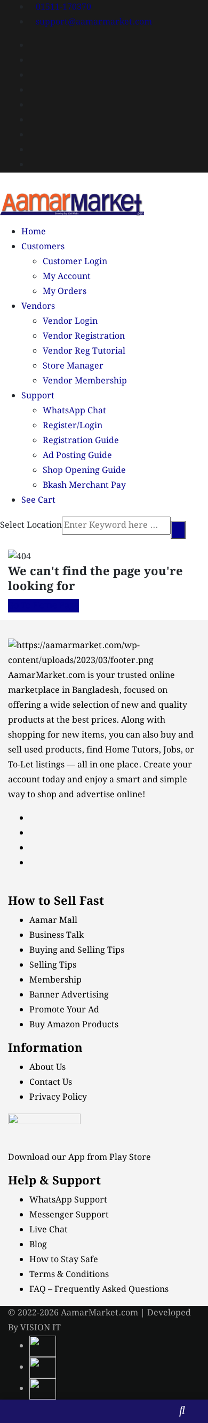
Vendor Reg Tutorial (84, 351)
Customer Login (75, 261)
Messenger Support (69, 1215)
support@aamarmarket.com (94, 22)
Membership (55, 980)
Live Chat (48, 1230)
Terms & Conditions (69, 1274)
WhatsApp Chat (74, 411)
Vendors (38, 306)
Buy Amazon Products (73, 1025)
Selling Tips (52, 965)
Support (37, 396)
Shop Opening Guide (84, 470)
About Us (47, 1067)
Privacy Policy (58, 1097)
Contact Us (50, 1082)
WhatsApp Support (68, 1200)
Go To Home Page (43, 605)
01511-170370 (63, 7)
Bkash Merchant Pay (84, 485)
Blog (38, 1245)
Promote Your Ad (64, 1010)
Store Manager (73, 366)
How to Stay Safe (63, 1259)
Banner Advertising (69, 995)
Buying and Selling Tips (76, 950)
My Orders (64, 291)
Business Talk (56, 935)
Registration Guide (81, 440)
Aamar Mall (53, 920)
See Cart (38, 500)
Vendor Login (70, 321)
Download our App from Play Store (79, 1157)
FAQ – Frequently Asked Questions (99, 1289)
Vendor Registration (84, 336)
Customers (43, 246)
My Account (67, 276)
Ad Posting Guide (77, 455)
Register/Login (72, 425)
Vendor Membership (85, 381)
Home (33, 232)
